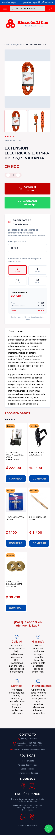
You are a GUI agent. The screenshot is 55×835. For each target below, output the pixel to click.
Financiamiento (27, 761)
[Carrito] (50, 8)
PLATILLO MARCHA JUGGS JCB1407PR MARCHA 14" (14, 584)
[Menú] (5, 8)
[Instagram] (32, 786)
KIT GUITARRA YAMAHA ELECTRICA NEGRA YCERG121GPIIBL (14, 456)
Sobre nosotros (27, 769)
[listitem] (16, 121)
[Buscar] (13, 8)
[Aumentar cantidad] (18, 175)
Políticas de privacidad (27, 765)
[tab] (17, 270)
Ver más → (10, 419)
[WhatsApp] (48, 829)
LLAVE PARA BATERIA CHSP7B (15, 518)
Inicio (7, 44)
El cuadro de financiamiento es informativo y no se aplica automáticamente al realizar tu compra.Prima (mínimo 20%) (26, 236)
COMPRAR (15, 478)
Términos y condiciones (27, 773)
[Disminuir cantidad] (8, 175)
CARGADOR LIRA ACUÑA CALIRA (36, 453)
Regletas (17, 44)
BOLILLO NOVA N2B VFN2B (37, 518)
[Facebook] (23, 786)
